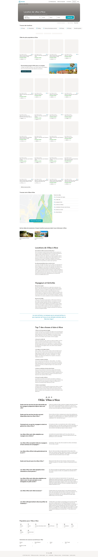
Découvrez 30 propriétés (35, 220)
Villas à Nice (76, 22)
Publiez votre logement (61, 1)
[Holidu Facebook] (51, 553)
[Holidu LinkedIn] (49, 553)
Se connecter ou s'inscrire (26, 71)
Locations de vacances (61, 22)
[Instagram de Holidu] (47, 553)
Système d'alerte (72, 555)
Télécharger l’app (53, 1)
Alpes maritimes (70, 22)
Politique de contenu (57, 555)
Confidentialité (51, 555)
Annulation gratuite (77, 28)
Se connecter (69, 1)
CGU (47, 555)
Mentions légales (42, 555)
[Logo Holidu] (24, 2)
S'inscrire (74, 1)
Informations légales (65, 555)
